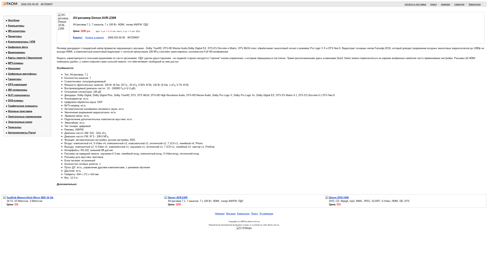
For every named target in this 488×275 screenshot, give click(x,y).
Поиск (254, 213)
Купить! (77, 37)
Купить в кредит (94, 37)
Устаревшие (266, 213)
